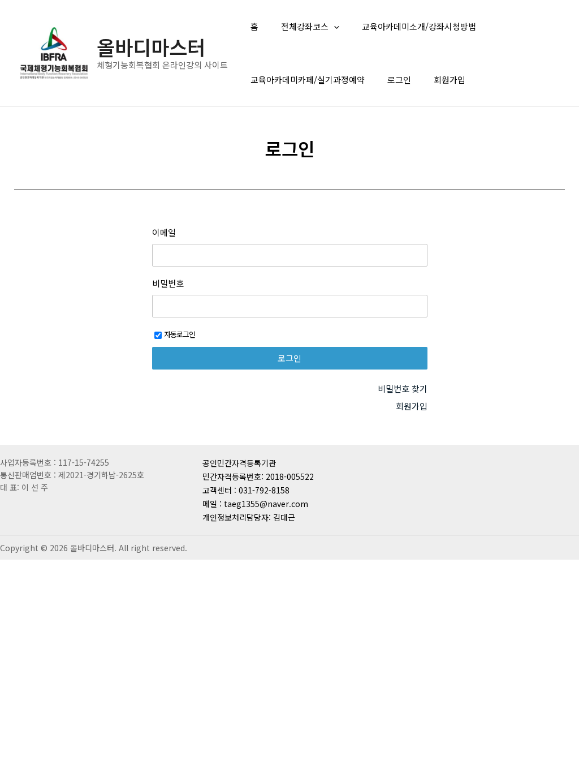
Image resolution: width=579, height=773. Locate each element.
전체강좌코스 (305, 26)
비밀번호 (168, 283)
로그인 (399, 79)
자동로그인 (179, 334)
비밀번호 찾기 (402, 388)
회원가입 (449, 79)
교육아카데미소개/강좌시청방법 (419, 26)
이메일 (164, 232)
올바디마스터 (151, 46)
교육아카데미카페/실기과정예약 (307, 79)
